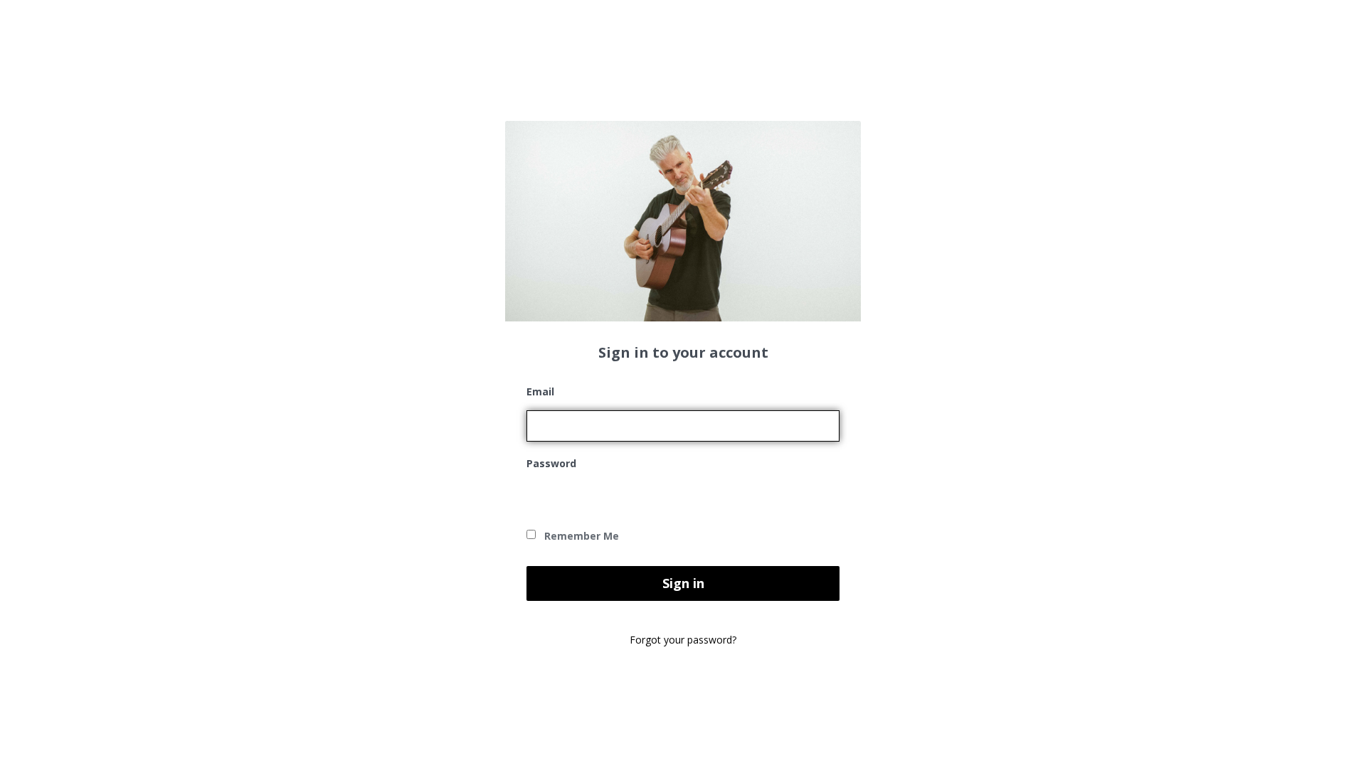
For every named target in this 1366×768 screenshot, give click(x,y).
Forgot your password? (683, 639)
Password (551, 463)
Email (540, 391)
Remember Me (580, 536)
